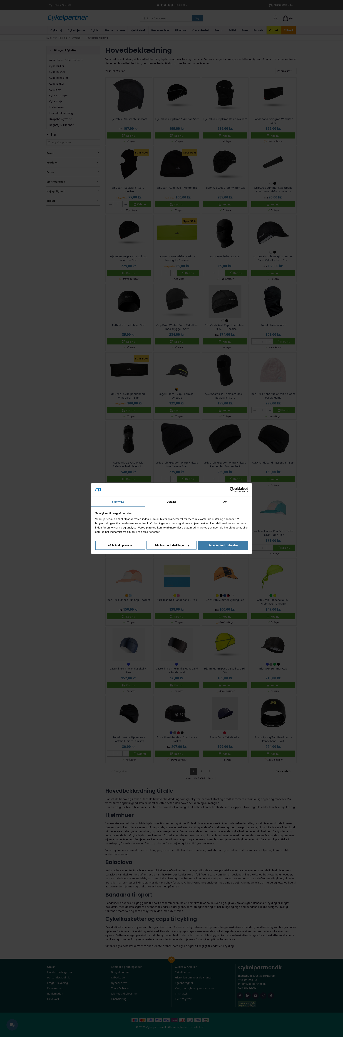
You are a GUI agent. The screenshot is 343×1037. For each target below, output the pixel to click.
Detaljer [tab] (172, 501)
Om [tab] (225, 501)
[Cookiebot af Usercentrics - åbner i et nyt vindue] (232, 489)
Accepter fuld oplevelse (223, 545)
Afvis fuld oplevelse (120, 545)
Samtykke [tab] (118, 501)
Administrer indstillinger (169, 545)
